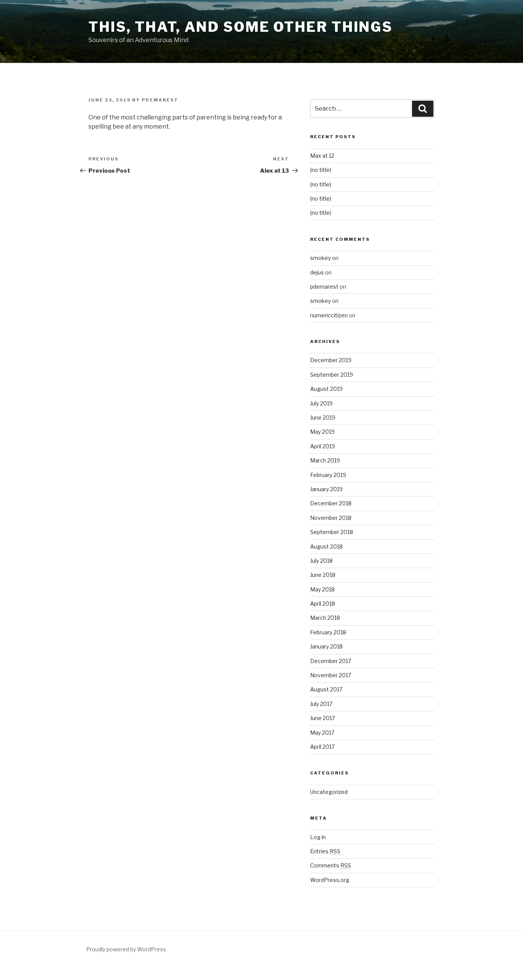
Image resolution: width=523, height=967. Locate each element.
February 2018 (328, 632)
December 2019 (330, 360)
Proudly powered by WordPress (126, 949)
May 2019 (322, 431)
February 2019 (328, 475)
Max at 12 (322, 155)
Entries (325, 851)
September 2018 (331, 532)
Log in (318, 837)
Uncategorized (329, 792)
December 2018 (330, 503)
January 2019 (326, 489)
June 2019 (322, 417)
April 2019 (322, 446)
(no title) (320, 170)
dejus (317, 272)
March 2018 (325, 617)
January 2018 (326, 646)
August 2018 (326, 546)
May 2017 (322, 732)
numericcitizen (329, 315)
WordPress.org (329, 880)
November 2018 (330, 518)
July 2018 (321, 560)
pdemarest (324, 286)
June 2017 (322, 718)
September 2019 (331, 374)
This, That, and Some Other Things (240, 26)
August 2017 (326, 689)
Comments (330, 865)
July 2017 (321, 704)
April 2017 (322, 746)
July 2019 (321, 403)
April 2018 (322, 603)
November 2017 (330, 675)
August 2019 (326, 388)
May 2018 (322, 589)
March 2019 (325, 460)
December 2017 (330, 661)
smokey (320, 258)
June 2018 (322, 575)
